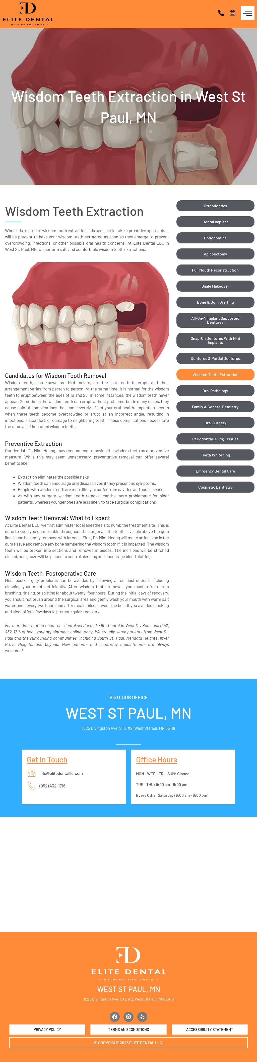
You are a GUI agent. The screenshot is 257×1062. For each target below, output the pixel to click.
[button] (128, 1042)
